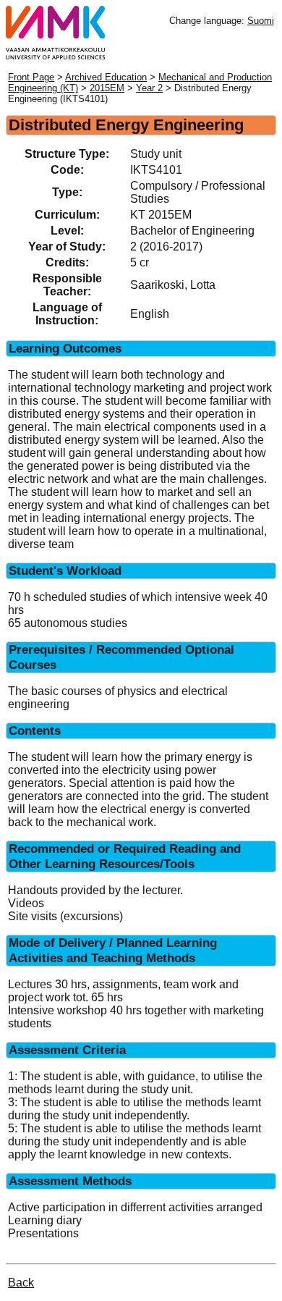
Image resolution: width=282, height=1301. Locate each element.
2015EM (107, 88)
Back (21, 1282)
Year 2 (149, 88)
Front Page (31, 77)
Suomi (260, 20)
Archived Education (106, 77)
